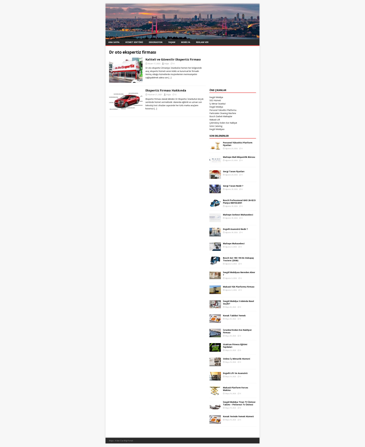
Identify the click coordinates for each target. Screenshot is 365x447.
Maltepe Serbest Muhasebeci (238, 214)
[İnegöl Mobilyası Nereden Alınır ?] (215, 278)
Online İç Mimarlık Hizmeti (236, 358)
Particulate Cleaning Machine (222, 113)
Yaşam (171, 42)
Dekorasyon (155, 42)
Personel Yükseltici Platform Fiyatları (237, 144)
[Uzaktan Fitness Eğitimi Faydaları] (215, 350)
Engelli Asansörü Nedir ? (235, 229)
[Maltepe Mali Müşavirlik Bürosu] (215, 162)
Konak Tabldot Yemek (234, 315)
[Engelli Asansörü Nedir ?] (215, 234)
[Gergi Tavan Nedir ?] (215, 191)
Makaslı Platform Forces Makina (235, 388)
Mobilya (185, 42)
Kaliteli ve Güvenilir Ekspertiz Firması (173, 59)
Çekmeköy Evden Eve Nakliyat (223, 122)
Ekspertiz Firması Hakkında (165, 90)
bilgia (166, 63)
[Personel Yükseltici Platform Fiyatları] (215, 148)
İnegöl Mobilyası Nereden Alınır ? (239, 273)
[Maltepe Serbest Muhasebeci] (215, 220)
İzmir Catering (215, 126)
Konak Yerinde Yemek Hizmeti (238, 416)
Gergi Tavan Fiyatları (233, 171)
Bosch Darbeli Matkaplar (220, 116)
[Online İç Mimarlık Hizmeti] (215, 364)
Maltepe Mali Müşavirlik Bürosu (239, 157)
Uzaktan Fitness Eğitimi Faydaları (235, 345)
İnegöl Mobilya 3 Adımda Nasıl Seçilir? (238, 302)
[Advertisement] (232, 67)
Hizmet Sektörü (134, 42)
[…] (170, 77)
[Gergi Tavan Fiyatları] (215, 177)
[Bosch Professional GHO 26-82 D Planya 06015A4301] (215, 206)
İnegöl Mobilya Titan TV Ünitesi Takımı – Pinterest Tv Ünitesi (239, 403)
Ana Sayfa (113, 42)
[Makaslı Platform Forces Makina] (215, 393)
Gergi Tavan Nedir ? (233, 185)
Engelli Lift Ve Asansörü (235, 373)
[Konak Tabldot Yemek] (215, 321)
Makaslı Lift (214, 119)
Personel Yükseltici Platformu (222, 110)
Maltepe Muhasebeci (234, 243)
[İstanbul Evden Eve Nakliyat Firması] (215, 335)
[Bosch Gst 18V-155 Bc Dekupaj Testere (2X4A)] (215, 263)
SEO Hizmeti (215, 100)
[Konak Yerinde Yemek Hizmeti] (215, 422)
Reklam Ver (202, 42)
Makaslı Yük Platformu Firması (238, 286)
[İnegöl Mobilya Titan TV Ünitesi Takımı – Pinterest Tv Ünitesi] (215, 407)
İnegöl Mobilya (216, 97)
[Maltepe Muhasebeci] (215, 249)
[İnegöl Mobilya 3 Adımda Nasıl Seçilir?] (215, 306)
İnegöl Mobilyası (216, 129)
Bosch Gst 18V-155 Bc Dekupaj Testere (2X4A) (238, 259)
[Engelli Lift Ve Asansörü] (215, 379)
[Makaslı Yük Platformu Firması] (215, 292)
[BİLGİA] (182, 37)
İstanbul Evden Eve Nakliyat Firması (237, 331)
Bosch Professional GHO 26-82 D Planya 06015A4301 (239, 201)
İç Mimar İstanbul (217, 103)
